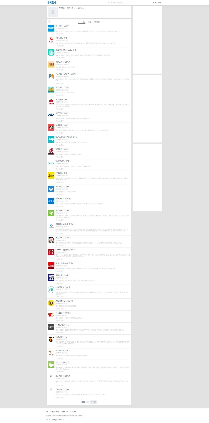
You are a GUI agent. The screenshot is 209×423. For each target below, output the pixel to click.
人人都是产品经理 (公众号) (66, 74)
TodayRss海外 (55, 412)
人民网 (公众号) (61, 38)
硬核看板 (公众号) (62, 125)
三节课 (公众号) (61, 173)
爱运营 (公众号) (61, 336)
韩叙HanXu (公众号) (63, 237)
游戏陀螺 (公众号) (62, 186)
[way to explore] (52, 3)
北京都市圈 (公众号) (63, 376)
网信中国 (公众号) (62, 113)
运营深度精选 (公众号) (64, 300)
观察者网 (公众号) (62, 149)
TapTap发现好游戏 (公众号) (66, 137)
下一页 (93, 402)
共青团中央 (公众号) (63, 312)
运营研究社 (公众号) (63, 198)
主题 (89, 22)
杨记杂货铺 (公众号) (63, 350)
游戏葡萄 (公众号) (62, 210)
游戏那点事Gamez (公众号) (66, 50)
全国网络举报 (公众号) (64, 224)
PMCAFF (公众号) (63, 362)
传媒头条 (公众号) (62, 275)
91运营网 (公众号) (62, 324)
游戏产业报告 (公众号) (64, 263)
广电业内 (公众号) (62, 389)
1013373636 (80, 8)
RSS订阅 (82, 22)
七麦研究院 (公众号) (63, 287)
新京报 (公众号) (61, 99)
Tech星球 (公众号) (62, 161)
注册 (154, 2)
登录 (159, 2)
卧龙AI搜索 (73, 412)
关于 (47, 412)
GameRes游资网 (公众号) (65, 249)
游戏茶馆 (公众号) (62, 87)
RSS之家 (65, 412)
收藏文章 (97, 22)
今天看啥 (62, 8)
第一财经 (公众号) (62, 26)
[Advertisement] (147, 39)
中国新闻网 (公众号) (63, 62)
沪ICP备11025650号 (57, 420)
